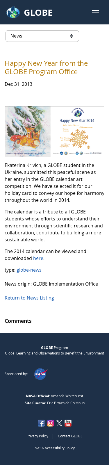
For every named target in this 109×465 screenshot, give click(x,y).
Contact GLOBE (70, 436)
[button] (95, 12)
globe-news (29, 270)
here (38, 258)
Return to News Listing (29, 298)
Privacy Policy (37, 436)
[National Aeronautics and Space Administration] (40, 373)
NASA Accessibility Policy (55, 448)
